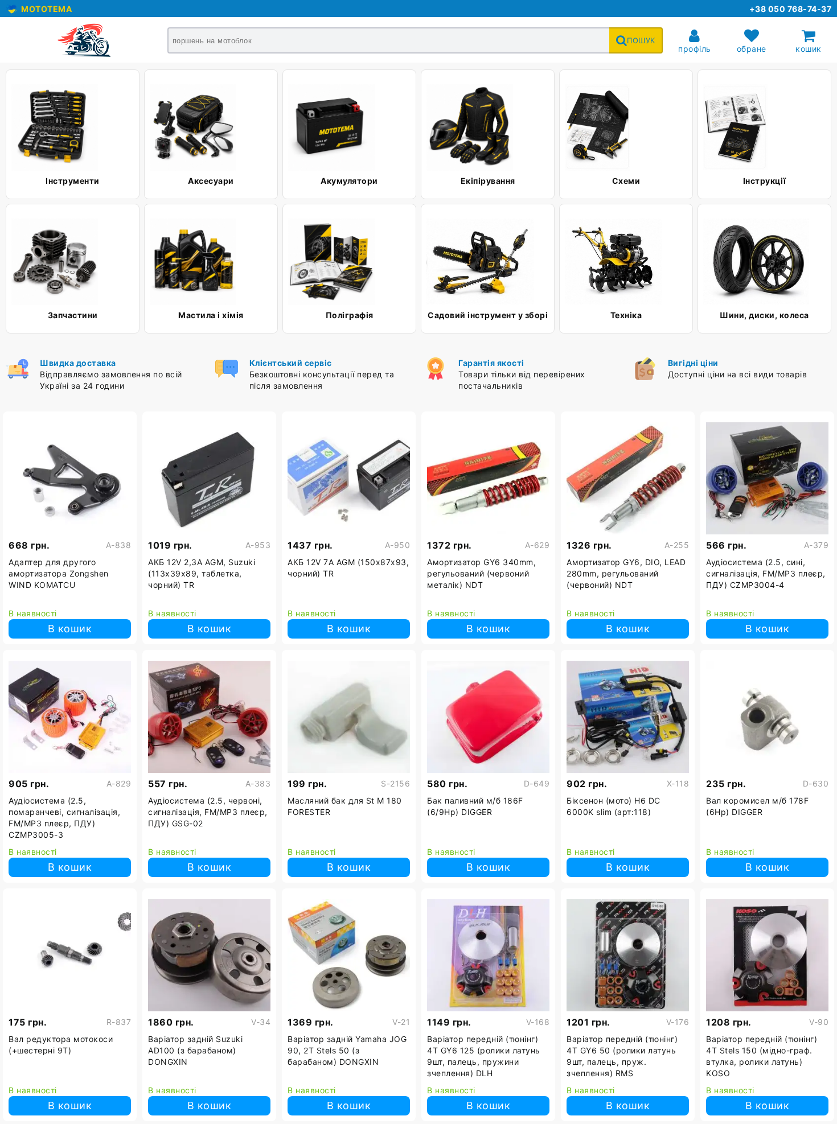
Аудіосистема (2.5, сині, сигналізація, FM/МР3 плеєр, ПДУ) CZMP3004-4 (766, 573)
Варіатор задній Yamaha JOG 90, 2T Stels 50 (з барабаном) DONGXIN (347, 1050)
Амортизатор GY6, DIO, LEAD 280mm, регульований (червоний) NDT (626, 573)
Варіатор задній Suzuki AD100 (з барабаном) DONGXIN (195, 1050)
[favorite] (122, 424)
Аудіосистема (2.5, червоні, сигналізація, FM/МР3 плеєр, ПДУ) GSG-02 (208, 812)
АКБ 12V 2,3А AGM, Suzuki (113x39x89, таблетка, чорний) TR (201, 573)
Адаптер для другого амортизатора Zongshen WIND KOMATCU (59, 573)
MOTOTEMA (44, 9)
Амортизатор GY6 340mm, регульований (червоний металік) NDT (481, 573)
